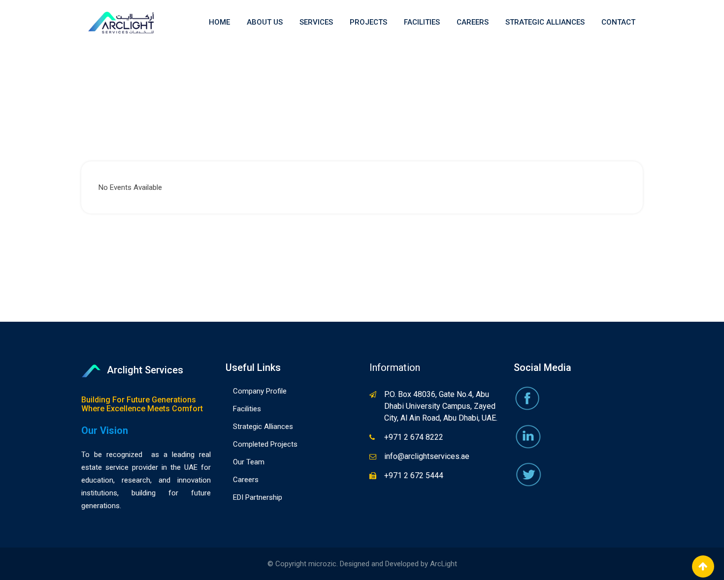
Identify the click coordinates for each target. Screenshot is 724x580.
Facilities (422, 22)
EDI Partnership (257, 497)
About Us (265, 22)
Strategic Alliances (545, 22)
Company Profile (260, 391)
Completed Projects (265, 444)
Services (316, 22)
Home (219, 22)
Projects (368, 22)
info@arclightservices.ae (426, 456)
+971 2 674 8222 (413, 437)
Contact (618, 22)
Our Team (248, 462)
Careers (473, 22)
